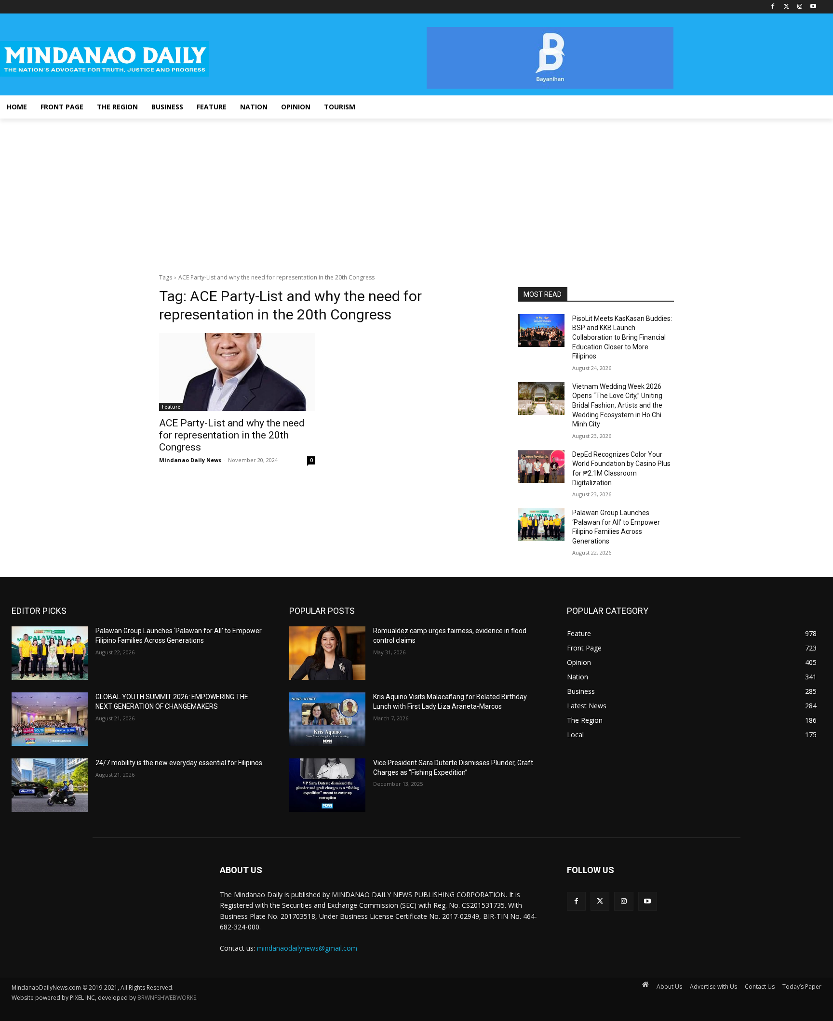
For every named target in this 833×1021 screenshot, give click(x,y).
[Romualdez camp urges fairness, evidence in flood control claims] (327, 653)
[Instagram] (799, 7)
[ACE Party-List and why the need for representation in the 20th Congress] (237, 372)
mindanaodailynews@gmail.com (307, 948)
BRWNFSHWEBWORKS (166, 998)
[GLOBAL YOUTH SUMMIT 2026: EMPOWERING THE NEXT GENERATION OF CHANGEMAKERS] (50, 719)
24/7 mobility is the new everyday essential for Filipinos (178, 763)
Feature (171, 406)
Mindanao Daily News (190, 460)
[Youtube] (813, 7)
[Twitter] (786, 7)
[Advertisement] (416, 190)
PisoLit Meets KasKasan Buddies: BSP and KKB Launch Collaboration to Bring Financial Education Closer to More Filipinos (622, 337)
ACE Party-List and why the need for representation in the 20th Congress (232, 435)
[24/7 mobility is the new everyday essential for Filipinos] (50, 785)
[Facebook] (773, 7)
